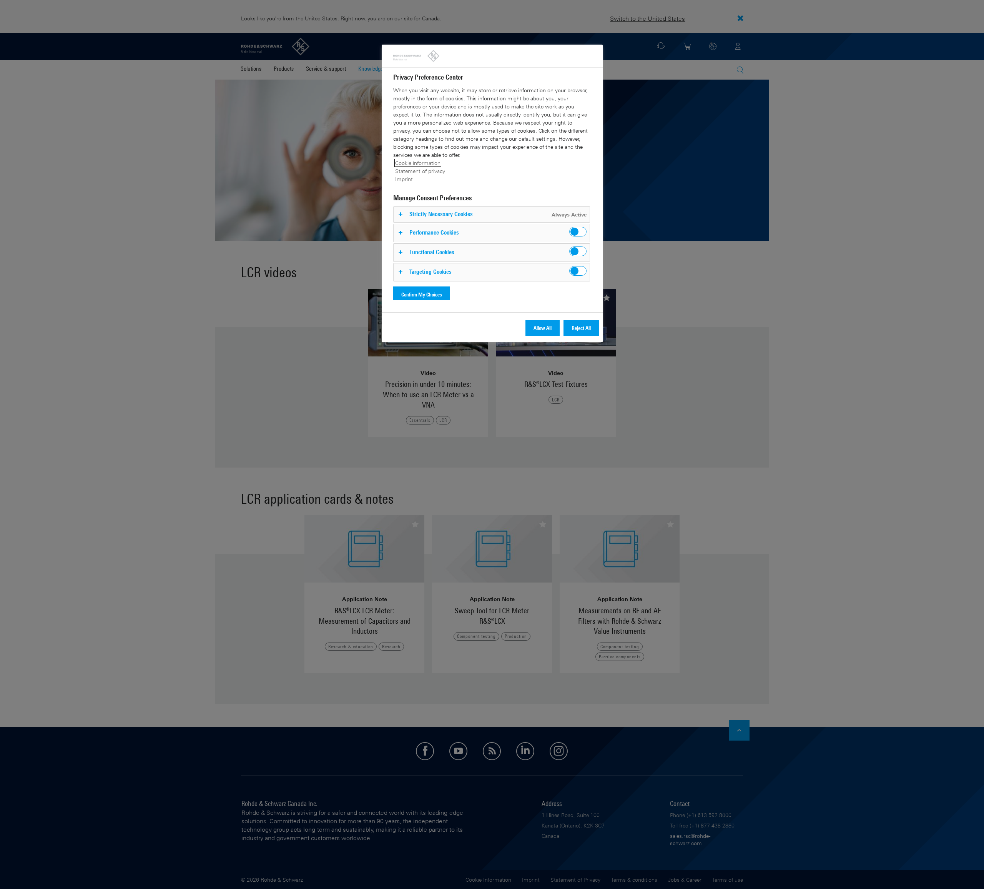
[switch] (578, 231)
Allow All (543, 328)
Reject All (581, 328)
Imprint (404, 179)
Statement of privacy (420, 171)
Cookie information (417, 163)
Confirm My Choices (421, 294)
